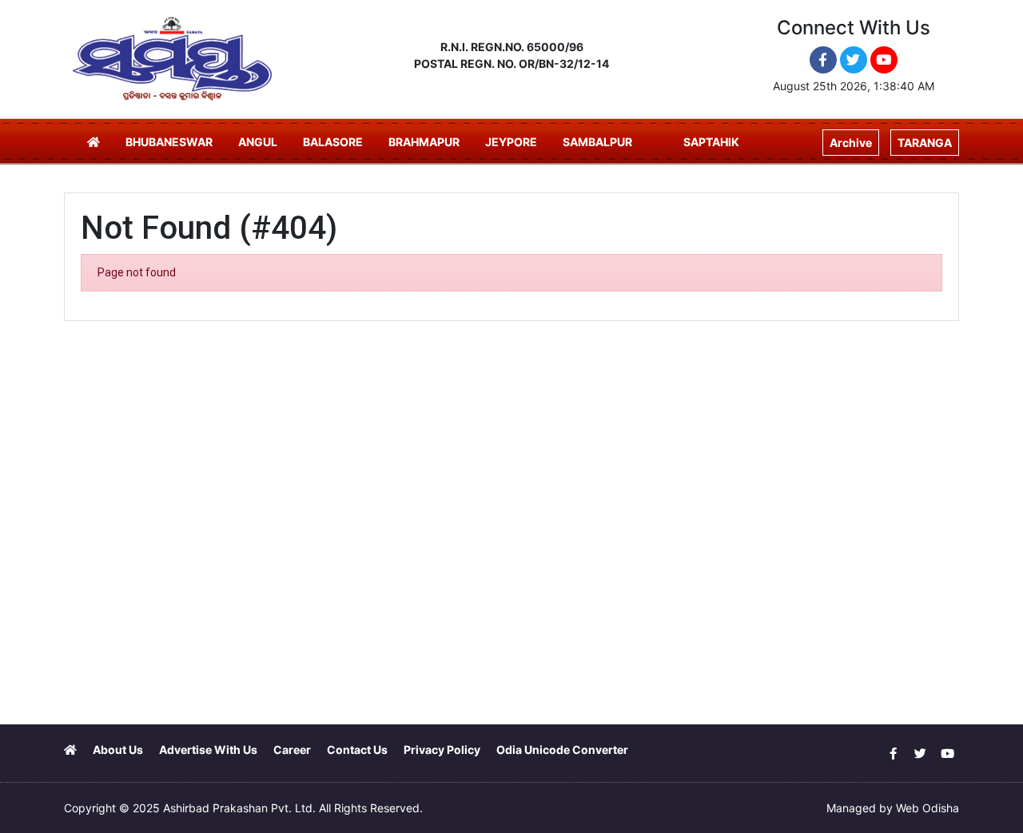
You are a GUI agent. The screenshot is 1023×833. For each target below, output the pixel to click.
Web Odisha (927, 808)
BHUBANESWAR (169, 142)
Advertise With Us (208, 749)
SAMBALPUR (597, 142)
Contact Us (357, 749)
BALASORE (333, 142)
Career (292, 749)
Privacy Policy (442, 749)
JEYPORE (511, 142)
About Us (118, 749)
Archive (851, 142)
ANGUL (257, 142)
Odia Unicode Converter (562, 749)
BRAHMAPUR (424, 142)
